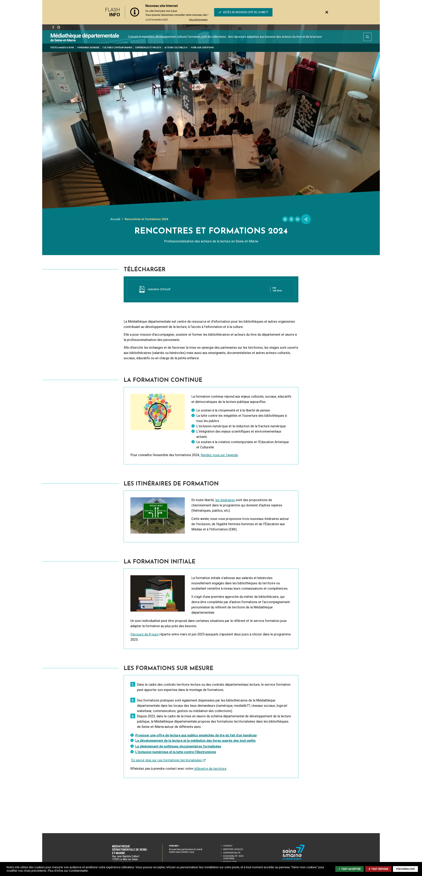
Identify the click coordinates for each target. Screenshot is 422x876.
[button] (61, 48)
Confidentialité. (79, 870)
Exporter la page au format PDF (291, 219)
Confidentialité (231, 852)
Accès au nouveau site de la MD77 (245, 12)
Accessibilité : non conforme (233, 857)
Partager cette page (306, 219)
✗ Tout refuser (378, 869)
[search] (367, 37)
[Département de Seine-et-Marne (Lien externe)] (294, 859)
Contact (227, 846)
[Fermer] (326, 12)
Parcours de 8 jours (144, 634)
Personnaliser (405, 869)
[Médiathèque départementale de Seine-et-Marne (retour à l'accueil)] (84, 37)
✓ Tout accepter (349, 869)
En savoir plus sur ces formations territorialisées (166, 760)
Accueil (115, 219)
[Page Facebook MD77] (53, 27)
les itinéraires (225, 500)
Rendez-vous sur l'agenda (219, 455)
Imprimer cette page (285, 219)
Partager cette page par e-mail (298, 219)
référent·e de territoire (210, 769)
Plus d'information (198, 19)
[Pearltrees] (58, 27)
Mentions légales (233, 849)
